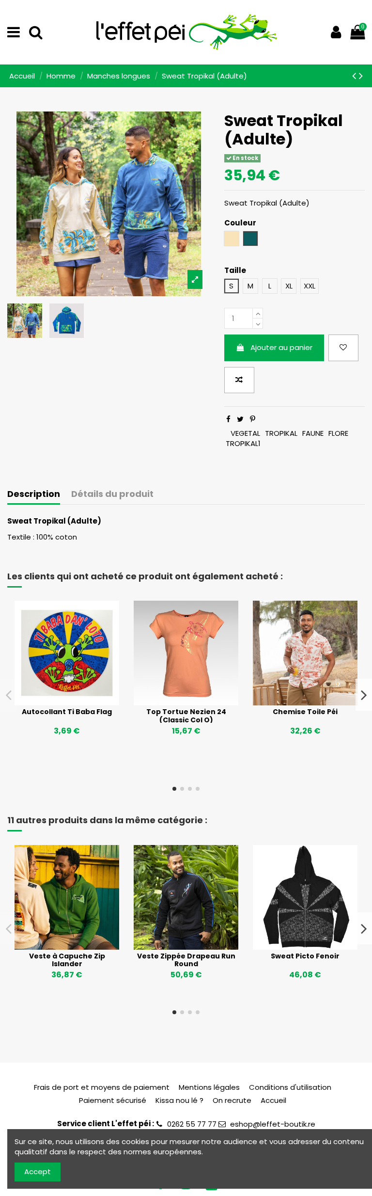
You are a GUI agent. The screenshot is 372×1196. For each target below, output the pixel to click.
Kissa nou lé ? (179, 1100)
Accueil (273, 1100)
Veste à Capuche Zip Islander (67, 960)
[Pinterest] (252, 419)
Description (33, 494)
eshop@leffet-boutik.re (272, 1124)
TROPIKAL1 (243, 443)
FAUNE (313, 433)
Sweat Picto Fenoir (305, 956)
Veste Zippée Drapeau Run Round (186, 960)
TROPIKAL (281, 433)
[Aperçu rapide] (81, 702)
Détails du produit (112, 494)
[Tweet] (240, 419)
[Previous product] (355, 75)
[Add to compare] (239, 380)
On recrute (232, 1100)
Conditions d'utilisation (290, 1087)
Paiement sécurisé (112, 1100)
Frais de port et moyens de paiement (102, 1087)
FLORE (338, 433)
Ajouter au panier (281, 347)
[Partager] (228, 419)
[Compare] (67, 702)
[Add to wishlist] (343, 348)
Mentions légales (209, 1087)
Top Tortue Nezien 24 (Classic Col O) (186, 716)
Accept (37, 1171)
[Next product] (361, 75)
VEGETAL (245, 433)
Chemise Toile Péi (305, 712)
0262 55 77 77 (192, 1124)
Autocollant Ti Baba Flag (67, 712)
